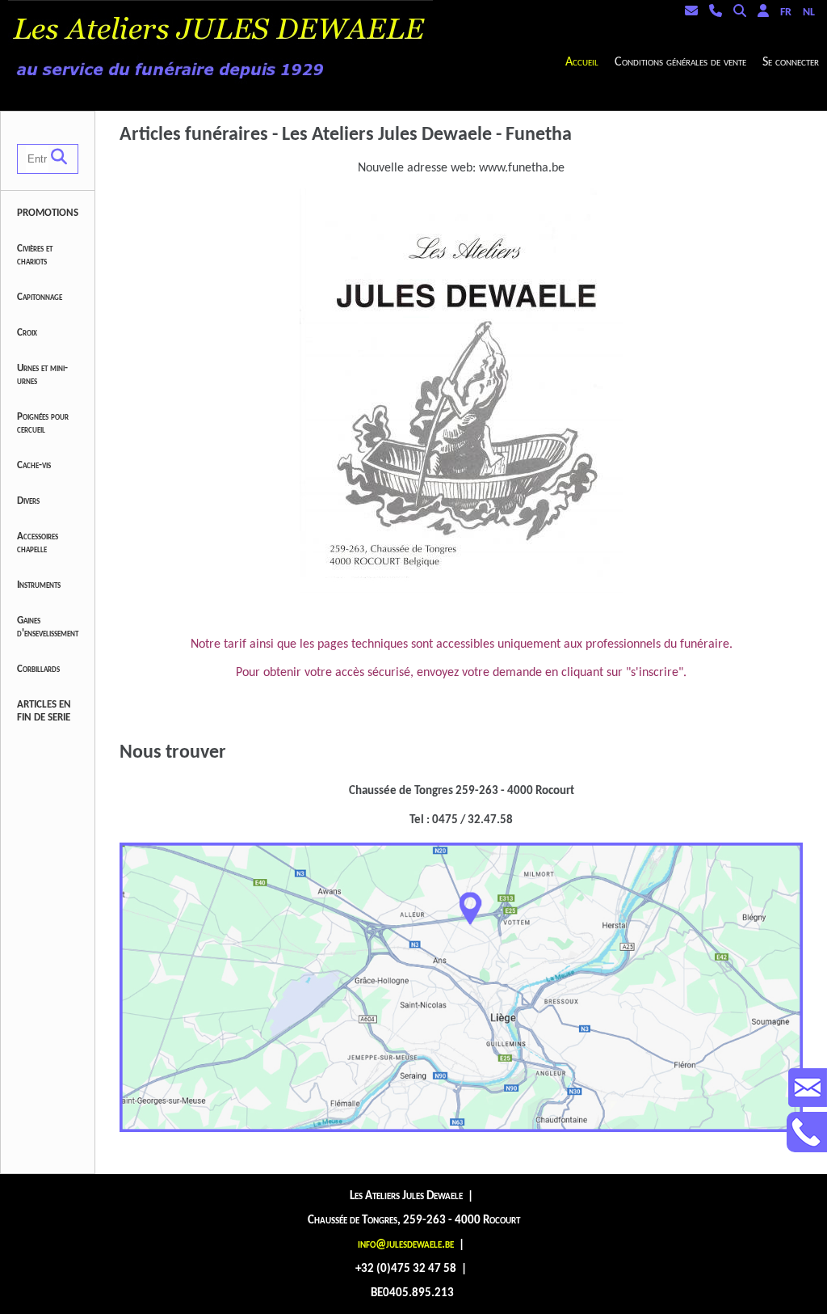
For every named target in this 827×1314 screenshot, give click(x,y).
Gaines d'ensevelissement (47, 627)
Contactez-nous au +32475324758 (807, 1132)
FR (785, 12)
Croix (27, 332)
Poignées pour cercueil (43, 423)
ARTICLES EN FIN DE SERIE (44, 711)
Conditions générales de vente (680, 62)
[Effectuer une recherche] (743, 12)
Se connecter (790, 62)
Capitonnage (39, 297)
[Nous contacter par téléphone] (719, 12)
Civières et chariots (34, 255)
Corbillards (38, 669)
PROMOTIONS (47, 213)
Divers (28, 501)
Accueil (581, 62)
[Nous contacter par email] (695, 12)
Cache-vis (34, 465)
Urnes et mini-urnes (42, 375)
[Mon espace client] (767, 12)
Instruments (39, 585)
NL (809, 12)
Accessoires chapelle (37, 543)
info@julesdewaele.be (406, 1245)
